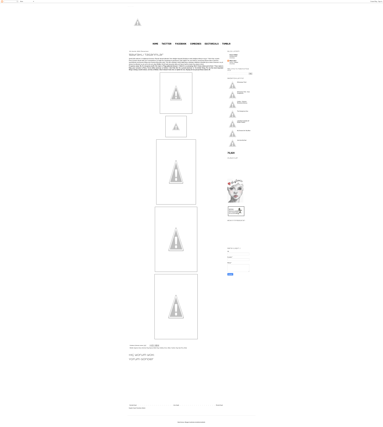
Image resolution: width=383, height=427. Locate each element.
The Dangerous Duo (242, 111)
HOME (155, 44)
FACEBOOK (180, 44)
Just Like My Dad (241, 140)
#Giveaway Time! (241, 82)
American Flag (145, 347)
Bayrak (151, 347)
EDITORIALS (212, 44)
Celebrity (161, 347)
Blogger (187, 422)
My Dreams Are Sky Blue (243, 130)
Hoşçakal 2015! (233, 56)
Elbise (169, 347)
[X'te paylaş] (154, 346)
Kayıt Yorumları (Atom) (139, 408)
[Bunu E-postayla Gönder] (151, 346)
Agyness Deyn (137, 347)
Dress (165, 347)
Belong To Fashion (131, 6)
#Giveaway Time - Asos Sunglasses (243, 92)
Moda (185, 347)
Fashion (173, 347)
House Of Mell (233, 55)
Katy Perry (181, 347)
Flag (177, 347)
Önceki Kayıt (219, 405)
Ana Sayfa (176, 405)
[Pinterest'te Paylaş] (158, 346)
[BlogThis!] (152, 346)
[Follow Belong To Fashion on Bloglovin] (235, 202)
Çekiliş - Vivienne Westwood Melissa (242, 102)
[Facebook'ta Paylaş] (156, 346)
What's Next (233, 60)
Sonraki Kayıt (133, 405)
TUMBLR (226, 44)
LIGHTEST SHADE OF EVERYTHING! (243, 121)
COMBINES (195, 44)
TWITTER (166, 44)
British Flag (156, 347)
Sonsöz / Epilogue (234, 62)
